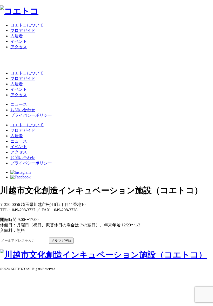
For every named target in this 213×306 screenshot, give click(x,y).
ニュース (18, 104)
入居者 (16, 36)
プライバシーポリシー (31, 115)
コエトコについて (27, 25)
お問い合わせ (22, 110)
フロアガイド (22, 30)
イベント (18, 41)
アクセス (18, 47)
